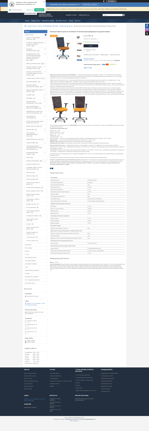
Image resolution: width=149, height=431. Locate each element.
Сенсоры (28, 224)
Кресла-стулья (28, 378)
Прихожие (29, 172)
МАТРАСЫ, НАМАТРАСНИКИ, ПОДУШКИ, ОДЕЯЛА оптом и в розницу (34, 73)
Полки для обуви (30, 179)
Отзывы (71, 20)
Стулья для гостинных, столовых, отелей (61, 381)
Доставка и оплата (61, 20)
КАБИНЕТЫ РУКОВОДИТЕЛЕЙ (31, 49)
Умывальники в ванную (32, 215)
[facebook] (50, 168)
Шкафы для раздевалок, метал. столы (85, 390)
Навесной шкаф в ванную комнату (33, 195)
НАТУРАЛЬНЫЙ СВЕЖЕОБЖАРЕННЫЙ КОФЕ (32, 134)
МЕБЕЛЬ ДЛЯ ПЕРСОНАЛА (33, 63)
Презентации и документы (32, 270)
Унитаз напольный (31, 207)
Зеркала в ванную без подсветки (32, 233)
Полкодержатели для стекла (32, 219)
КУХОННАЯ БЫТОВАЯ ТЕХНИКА (32, 153)
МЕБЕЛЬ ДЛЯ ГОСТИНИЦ (33, 126)
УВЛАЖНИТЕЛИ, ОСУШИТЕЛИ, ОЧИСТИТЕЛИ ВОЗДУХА (34, 112)
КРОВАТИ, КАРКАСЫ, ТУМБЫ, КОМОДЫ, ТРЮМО (34, 67)
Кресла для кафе (28, 386)
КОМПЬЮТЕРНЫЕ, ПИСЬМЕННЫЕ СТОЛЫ (32, 102)
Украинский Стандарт (48, 20)
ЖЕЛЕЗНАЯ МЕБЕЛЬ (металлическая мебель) (32, 85)
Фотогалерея (28, 248)
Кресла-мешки (28, 388)
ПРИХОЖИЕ (29, 98)
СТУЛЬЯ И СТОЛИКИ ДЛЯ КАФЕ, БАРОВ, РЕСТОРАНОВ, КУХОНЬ (34, 44)
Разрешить (39, 10)
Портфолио (28, 244)
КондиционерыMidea (106, 381)
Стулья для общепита (55, 375)
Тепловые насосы (105, 391)
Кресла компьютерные (30, 373)
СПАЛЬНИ (29, 94)
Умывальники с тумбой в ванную (32, 200)
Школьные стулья (54, 383)
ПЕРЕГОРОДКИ (30, 129)
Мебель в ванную (30, 175)
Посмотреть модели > (90, 4)
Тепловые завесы (105, 388)
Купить (91, 45)
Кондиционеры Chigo (106, 386)
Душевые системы (31, 204)
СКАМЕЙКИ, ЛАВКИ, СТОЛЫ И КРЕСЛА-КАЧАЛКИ (34, 168)
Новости (27, 251)
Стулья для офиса (54, 373)
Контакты (77, 20)
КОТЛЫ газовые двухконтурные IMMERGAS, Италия (35, 122)
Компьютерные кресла (66, 26)
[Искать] (124, 15)
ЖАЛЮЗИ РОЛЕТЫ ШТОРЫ (33, 139)
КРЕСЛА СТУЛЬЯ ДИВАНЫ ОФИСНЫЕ (48, 26)
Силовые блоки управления (33, 187)
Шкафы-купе (78, 387)
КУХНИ (28, 157)
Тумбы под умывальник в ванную (33, 211)
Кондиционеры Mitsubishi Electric (109, 373)
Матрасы (77, 385)
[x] (52, 168)
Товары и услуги (35, 20)
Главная (27, 20)
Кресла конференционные (31, 381)
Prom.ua (82, 417)
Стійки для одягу (30, 237)
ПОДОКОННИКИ (30, 142)
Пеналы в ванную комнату (33, 190)
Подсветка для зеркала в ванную (33, 183)
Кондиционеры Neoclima (107, 378)
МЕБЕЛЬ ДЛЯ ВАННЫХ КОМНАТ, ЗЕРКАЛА (34, 90)
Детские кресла (28, 383)
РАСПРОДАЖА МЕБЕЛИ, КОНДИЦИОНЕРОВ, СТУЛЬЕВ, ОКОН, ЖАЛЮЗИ (34, 147)
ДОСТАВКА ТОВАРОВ (31, 263)
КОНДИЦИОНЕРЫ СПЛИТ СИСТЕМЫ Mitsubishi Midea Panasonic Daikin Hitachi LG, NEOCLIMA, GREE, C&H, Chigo (33, 57)
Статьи (27, 254)
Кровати (77, 382)
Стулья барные (54, 378)
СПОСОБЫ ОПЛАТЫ (30, 260)
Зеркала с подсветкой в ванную (32, 228)
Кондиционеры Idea (106, 383)
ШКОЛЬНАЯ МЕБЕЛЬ (31, 81)
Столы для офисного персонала (83, 377)
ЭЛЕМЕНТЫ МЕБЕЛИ (31, 164)
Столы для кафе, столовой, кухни (84, 380)
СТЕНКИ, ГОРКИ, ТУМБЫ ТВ (33, 78)
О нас (26, 267)
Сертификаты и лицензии (32, 276)
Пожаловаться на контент (72, 419)
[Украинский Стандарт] (30, 15)
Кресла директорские (30, 375)
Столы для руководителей (82, 375)
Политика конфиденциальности (87, 419)
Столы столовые (30, 240)
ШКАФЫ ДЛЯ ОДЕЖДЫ (32, 160)
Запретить (29, 10)
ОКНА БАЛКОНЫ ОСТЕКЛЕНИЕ (30, 117)
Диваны (52, 386)
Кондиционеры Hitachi (107, 375)
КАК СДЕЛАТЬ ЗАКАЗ (30, 257)
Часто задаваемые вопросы (32, 279)
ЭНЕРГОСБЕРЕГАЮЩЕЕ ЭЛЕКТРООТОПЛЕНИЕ (32, 107)
